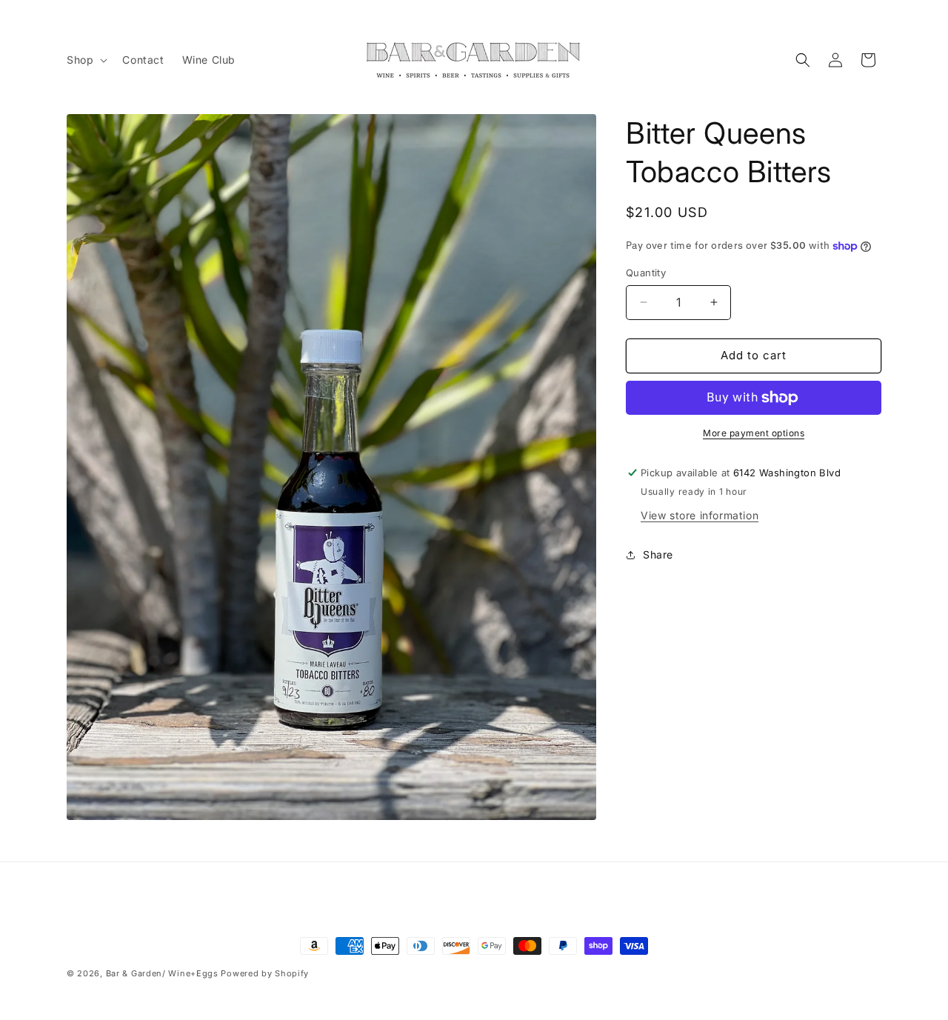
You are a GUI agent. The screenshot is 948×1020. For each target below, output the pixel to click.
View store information (699, 515)
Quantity (646, 273)
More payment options (753, 433)
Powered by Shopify (265, 973)
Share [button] (658, 554)
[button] (85, 60)
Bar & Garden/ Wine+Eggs (162, 973)
